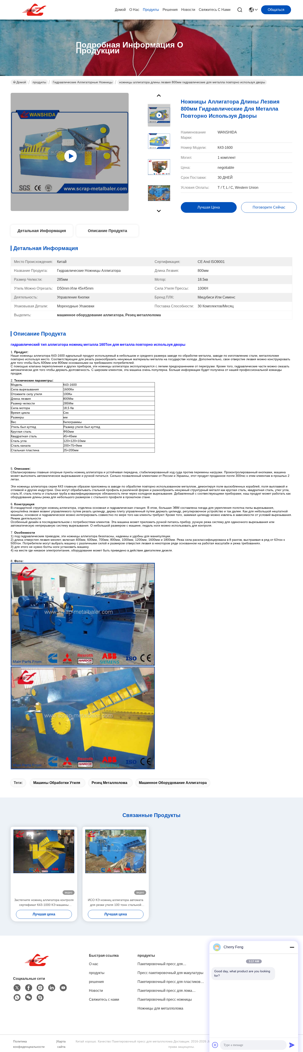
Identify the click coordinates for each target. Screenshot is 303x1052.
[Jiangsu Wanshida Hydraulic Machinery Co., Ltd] (35, 9)
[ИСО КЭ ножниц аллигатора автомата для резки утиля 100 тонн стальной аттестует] (115, 862)
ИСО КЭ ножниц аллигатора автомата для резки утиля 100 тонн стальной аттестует (115, 902)
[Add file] (215, 1045)
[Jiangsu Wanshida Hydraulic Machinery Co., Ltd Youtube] (63, 987)
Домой (120, 10)
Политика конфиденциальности (29, 1044)
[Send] (291, 1045)
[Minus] (292, 947)
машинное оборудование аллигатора (173, 783)
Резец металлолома (109, 783)
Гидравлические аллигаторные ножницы (82, 82)
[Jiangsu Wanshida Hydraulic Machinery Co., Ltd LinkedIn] (52, 987)
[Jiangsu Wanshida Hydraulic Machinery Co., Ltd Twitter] (17, 987)
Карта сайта (61, 1044)
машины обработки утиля (56, 783)
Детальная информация (42, 231)
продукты (151, 10)
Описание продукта (107, 231)
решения (170, 10)
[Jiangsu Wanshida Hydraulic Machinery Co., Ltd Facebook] (29, 987)
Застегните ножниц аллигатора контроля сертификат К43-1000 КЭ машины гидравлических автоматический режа (44, 902)
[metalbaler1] (40, 997)
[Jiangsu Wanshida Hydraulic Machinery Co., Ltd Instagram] (40, 987)
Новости (188, 10)
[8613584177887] (17, 997)
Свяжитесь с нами (214, 10)
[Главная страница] (37, 965)
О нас (134, 10)
